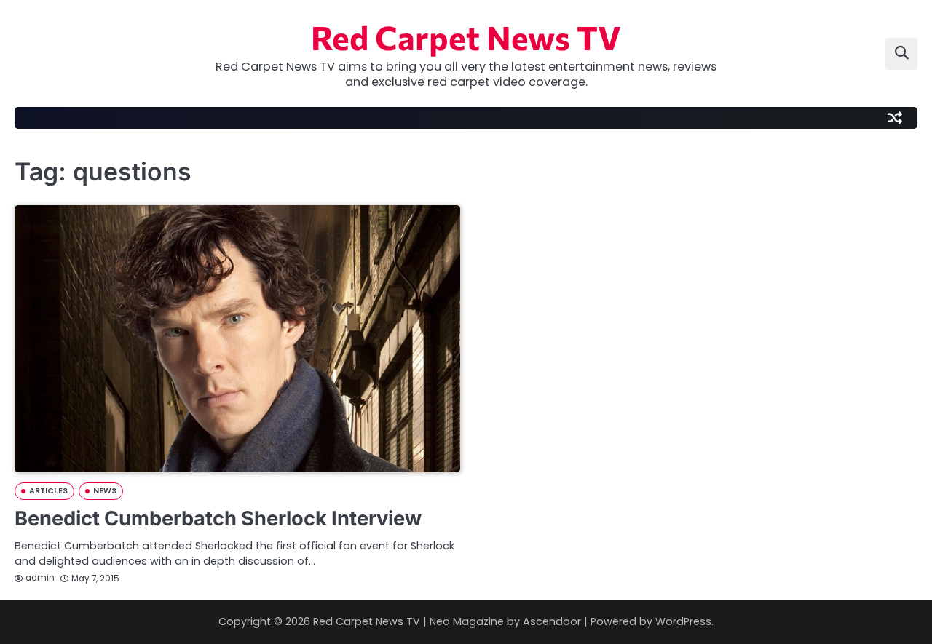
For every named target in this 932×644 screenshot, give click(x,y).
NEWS (104, 490)
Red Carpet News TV (466, 37)
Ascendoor (552, 621)
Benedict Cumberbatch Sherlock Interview (218, 518)
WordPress (683, 621)
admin (40, 578)
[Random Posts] (895, 118)
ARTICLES (48, 490)
